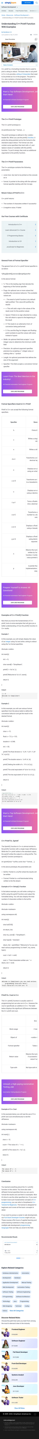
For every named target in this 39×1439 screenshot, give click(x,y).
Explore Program (17, 106)
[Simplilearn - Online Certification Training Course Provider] (10, 2)
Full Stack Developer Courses (14, 1218)
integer (7, 641)
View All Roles (19, 1408)
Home (3, 15)
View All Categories (17, 1311)
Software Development (21, 15)
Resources (10, 15)
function (31, 138)
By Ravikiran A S (7, 32)
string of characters (23, 74)
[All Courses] (2, 3)
